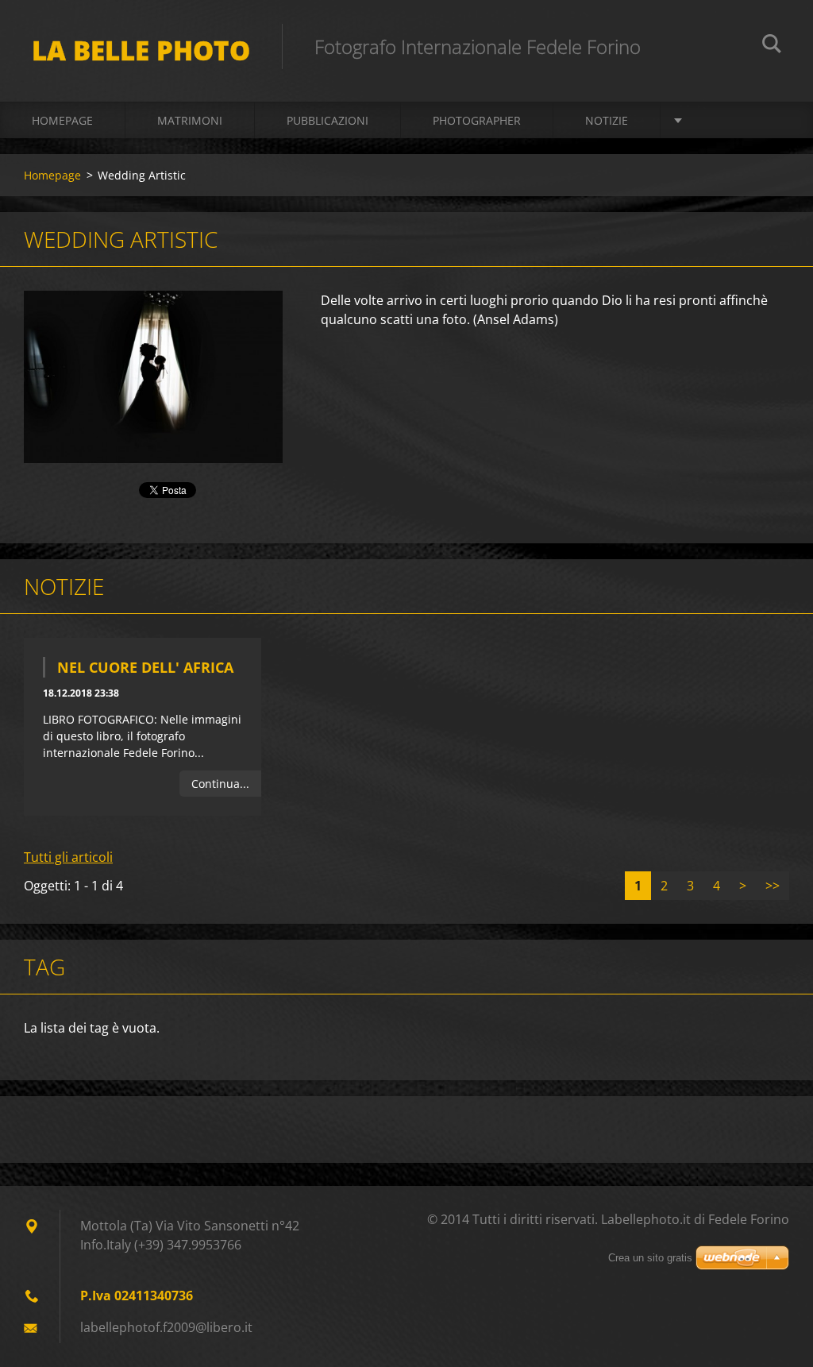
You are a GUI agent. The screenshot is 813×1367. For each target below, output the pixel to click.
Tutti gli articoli (68, 857)
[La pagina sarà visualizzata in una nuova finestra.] (153, 377)
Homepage (62, 120)
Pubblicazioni (327, 120)
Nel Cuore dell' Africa (145, 667)
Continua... (220, 783)
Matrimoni (189, 120)
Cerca (771, 46)
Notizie (606, 120)
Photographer (477, 120)
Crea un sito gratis (650, 1258)
